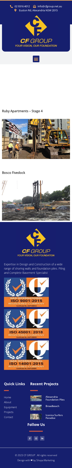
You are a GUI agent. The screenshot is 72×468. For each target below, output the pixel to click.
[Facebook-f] (30, 438)
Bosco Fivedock (13, 172)
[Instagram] (36, 438)
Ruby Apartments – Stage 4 (22, 111)
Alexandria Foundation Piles (55, 398)
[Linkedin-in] (42, 438)
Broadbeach (52, 406)
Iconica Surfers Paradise (54, 416)
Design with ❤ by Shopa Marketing (36, 460)
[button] (36, 59)
